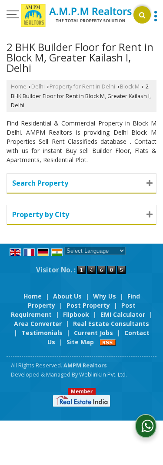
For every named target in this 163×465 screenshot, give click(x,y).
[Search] (142, 15)
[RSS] (108, 342)
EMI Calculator (122, 314)
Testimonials (42, 333)
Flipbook (76, 314)
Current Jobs (93, 333)
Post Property (88, 305)
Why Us (104, 296)
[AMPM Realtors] (76, 16)
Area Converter (38, 323)
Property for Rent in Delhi (82, 86)
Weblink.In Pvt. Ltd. (103, 374)
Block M (130, 86)
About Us (67, 296)
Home (19, 86)
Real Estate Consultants (111, 323)
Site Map (80, 342)
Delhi (38, 86)
